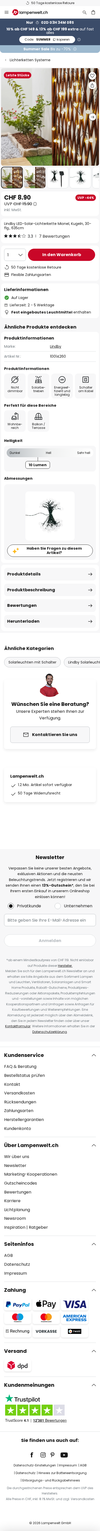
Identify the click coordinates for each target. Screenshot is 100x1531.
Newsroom (15, 1218)
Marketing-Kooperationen (30, 1174)
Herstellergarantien (24, 1120)
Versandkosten (19, 1093)
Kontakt (12, 1084)
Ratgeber (38, 1227)
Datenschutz (17, 1264)
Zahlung (15, 1290)
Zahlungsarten (18, 1111)
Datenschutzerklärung (49, 1032)
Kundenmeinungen (29, 1385)
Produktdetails (24, 574)
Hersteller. (65, 965)
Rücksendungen (20, 1102)
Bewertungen (22, 605)
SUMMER (47, 39)
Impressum (15, 1273)
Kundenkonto (17, 1128)
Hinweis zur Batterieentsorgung (62, 1473)
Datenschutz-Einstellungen (35, 1465)
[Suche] (85, 12)
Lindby (55, 346)
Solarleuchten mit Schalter (32, 662)
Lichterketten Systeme (30, 60)
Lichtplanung (17, 1210)
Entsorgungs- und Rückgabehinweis (51, 1480)
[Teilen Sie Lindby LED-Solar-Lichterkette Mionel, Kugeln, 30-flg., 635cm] (92, 85)
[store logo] (33, 12)
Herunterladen (23, 621)
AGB (8, 1255)
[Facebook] (35, 1455)
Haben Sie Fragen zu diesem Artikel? (54, 550)
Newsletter (15, 1165)
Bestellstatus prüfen (24, 1075)
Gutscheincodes (20, 1183)
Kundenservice (24, 1055)
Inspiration (14, 1227)
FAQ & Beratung (20, 1066)
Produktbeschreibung (31, 590)
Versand (15, 1351)
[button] (12, 177)
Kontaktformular (18, 1026)
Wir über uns (16, 1157)
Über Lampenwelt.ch (31, 1145)
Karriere (12, 1201)
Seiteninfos (19, 1244)
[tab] (50, 1092)
